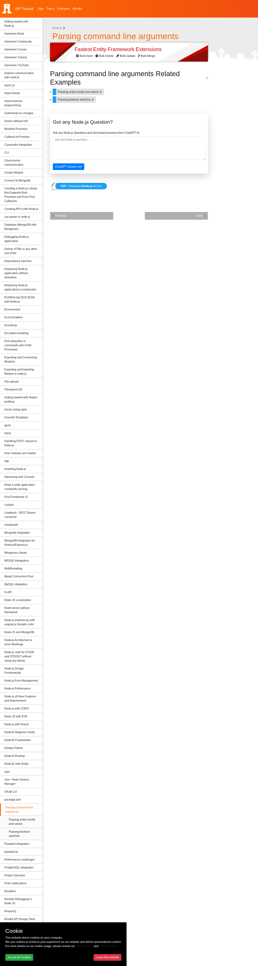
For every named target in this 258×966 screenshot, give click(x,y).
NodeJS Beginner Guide (19, 732)
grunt (7, 425)
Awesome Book (14, 33)
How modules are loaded (20, 453)
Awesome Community (18, 41)
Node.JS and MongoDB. (19, 632)
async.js (9, 85)
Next (200, 215)
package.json (12, 799)
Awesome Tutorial (15, 57)
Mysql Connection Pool (18, 576)
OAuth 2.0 (10, 791)
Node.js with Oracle (16, 724)
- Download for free (81, 186)
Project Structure (14, 875)
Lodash (9, 504)
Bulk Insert (86, 55)
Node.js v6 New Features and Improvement (20, 698)
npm (7, 771)
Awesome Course (15, 49)
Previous (60, 215)
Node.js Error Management (21, 680)
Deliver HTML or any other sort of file (20, 251)
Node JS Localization (17, 600)
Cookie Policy (84, 946)
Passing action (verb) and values (22, 821)
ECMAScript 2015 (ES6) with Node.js (19, 299)
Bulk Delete (106, 55)
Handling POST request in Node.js (20, 443)
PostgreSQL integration (18, 867)
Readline (10, 891)
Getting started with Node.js (16, 23)
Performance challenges (19, 859)
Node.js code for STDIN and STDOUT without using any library (19, 656)
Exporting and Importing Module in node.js (19, 371)
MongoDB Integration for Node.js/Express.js (19, 542)
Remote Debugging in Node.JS (18, 901)
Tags (41, 8)
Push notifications (15, 883)
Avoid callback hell (16, 120)
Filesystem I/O (13, 389)
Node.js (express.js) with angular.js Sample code (19, 622)
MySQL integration (15, 584)
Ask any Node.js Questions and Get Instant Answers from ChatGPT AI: (96, 132)
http (6, 461)
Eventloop (10, 325)
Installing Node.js (15, 468)
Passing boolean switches (19, 833)
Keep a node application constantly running (19, 486)
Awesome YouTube (16, 65)
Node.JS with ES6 (15, 716)
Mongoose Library (15, 552)
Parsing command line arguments (19, 809)
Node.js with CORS (16, 708)
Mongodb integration (17, 532)
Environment (12, 309)
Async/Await (12, 93)
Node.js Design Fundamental (14, 670)
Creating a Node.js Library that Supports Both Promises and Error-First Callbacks (20, 195)
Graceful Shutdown (16, 417)
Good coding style (15, 409)
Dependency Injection (18, 261)
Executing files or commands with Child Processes (17, 345)
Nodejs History (13, 747)
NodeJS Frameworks (17, 740)
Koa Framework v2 (16, 496)
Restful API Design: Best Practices (19, 921)
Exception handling (16, 333)
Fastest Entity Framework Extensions (119, 49)
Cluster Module (13, 172)
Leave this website (107, 957)
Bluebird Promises (15, 128)
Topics (50, 8)
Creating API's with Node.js (21, 208)
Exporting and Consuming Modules (20, 359)
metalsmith (11, 524)
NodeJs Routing (14, 755)
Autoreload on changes (18, 113)
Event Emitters (13, 317)
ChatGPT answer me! (68, 166)
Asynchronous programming (13, 103)
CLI (6, 152)
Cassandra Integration (18, 144)
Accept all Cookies (19, 957)
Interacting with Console (19, 476)
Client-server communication (13, 162)
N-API (8, 592)
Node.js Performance (17, 688)
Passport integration (16, 843)
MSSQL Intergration (16, 560)
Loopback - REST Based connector (19, 514)
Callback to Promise (16, 136)
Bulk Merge (148, 55)
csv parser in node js (17, 216)
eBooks (77, 8)
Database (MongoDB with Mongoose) (20, 226)
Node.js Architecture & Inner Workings (18, 642)
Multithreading (13, 568)
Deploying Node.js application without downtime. (16, 273)
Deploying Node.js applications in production (20, 287)
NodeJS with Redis (16, 763)
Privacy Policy (108, 946)
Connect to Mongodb (17, 180)
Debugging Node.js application (16, 239)
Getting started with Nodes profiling (20, 399)
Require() (10, 911)
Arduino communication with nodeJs (19, 75)
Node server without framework (16, 610)
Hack (7, 433)
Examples (63, 8)
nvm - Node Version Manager (16, 781)
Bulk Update (127, 55)
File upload (11, 381)
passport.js (11, 851)
